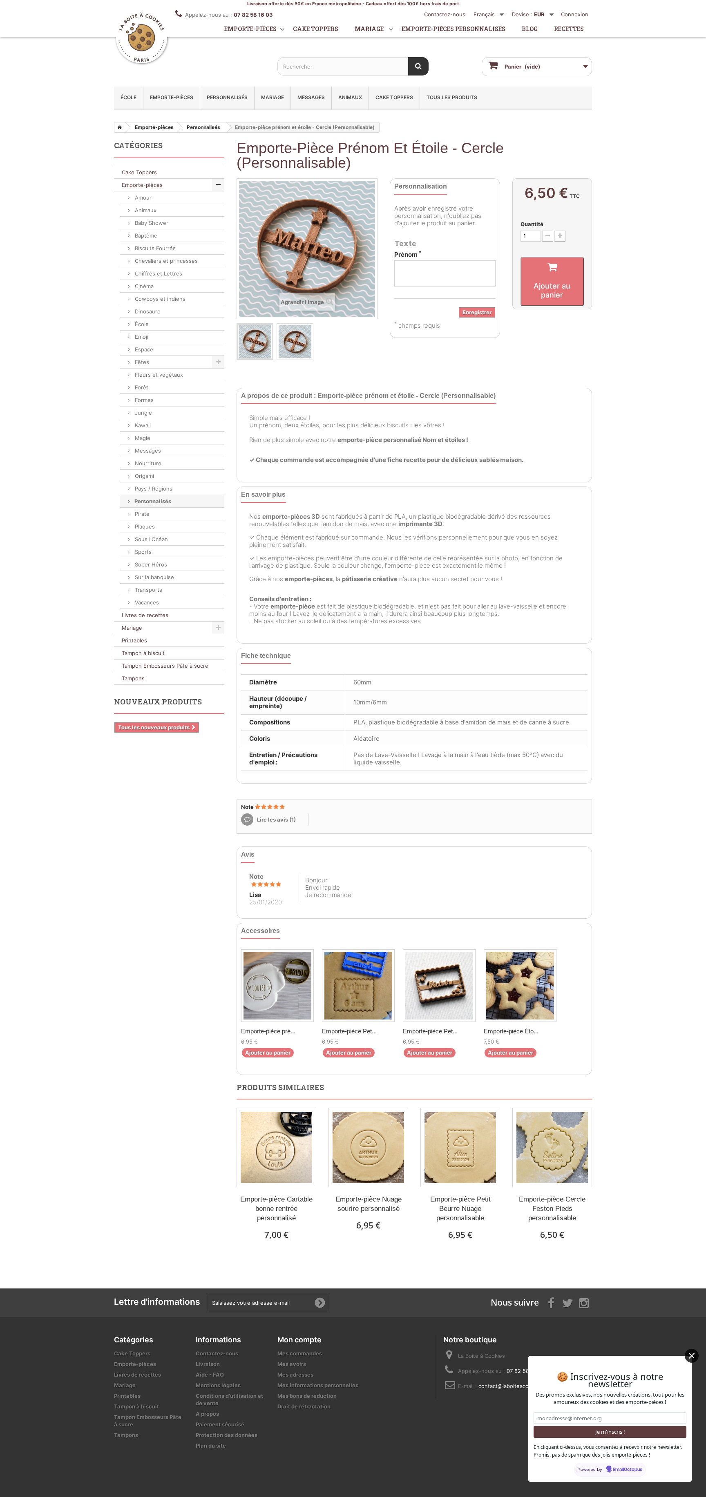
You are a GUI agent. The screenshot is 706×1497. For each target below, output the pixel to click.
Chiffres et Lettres (157, 273)
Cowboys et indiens (159, 298)
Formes (143, 400)
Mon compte (299, 1339)
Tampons (133, 678)
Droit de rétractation (304, 1406)
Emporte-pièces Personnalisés (453, 29)
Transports (147, 589)
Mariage (369, 29)
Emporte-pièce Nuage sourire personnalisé (368, 1204)
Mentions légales (218, 1385)
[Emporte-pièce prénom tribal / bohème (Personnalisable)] (277, 985)
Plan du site (211, 1445)
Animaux (350, 97)
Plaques (144, 526)
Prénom (407, 254)
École (128, 97)
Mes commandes (299, 1353)
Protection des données (226, 1435)
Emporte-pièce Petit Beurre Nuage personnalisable (460, 1208)
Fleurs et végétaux (158, 374)
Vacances (146, 602)
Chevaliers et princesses (165, 261)
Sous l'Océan (150, 539)
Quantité (532, 224)
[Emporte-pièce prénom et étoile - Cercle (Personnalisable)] (255, 342)
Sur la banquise (153, 577)
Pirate (141, 514)
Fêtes (141, 362)
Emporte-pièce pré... (268, 1031)
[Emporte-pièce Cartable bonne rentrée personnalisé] (276, 1147)
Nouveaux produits (158, 701)
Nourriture (147, 463)
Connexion (574, 14)
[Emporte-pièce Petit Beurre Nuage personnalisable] (460, 1147)
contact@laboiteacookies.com (516, 1386)
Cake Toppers (394, 97)
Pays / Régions (152, 488)
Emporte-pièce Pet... (349, 1031)
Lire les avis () (276, 819)
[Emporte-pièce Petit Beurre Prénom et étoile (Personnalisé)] (439, 985)
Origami (143, 476)
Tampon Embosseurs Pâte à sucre (165, 665)
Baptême (145, 235)
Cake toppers (315, 29)
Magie (141, 438)
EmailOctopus (627, 1470)
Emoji (140, 336)
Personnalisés (227, 97)
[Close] (692, 1356)
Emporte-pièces (250, 29)
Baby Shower (150, 223)
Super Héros (150, 564)
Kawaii (142, 425)
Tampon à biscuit (143, 653)
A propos (207, 1413)
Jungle (142, 412)
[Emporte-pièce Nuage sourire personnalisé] (368, 1147)
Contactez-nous (444, 14)
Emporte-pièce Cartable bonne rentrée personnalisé (276, 1208)
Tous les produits (452, 97)
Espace (143, 349)
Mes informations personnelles (317, 1385)
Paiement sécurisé (220, 1424)
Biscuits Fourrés (154, 248)
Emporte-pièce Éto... (511, 1031)
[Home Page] (118, 127)
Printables (134, 640)
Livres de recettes (145, 615)
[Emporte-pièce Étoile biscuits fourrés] (520, 985)
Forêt (140, 387)
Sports (142, 552)
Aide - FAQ (210, 1374)
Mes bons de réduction (307, 1396)
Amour (142, 197)
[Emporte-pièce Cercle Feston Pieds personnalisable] (552, 1147)
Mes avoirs (291, 1364)
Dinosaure (147, 311)
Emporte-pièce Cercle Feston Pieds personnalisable (552, 1208)
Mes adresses (295, 1374)
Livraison (208, 1364)
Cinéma (143, 286)
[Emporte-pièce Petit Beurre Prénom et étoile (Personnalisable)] (358, 985)
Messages (311, 97)
